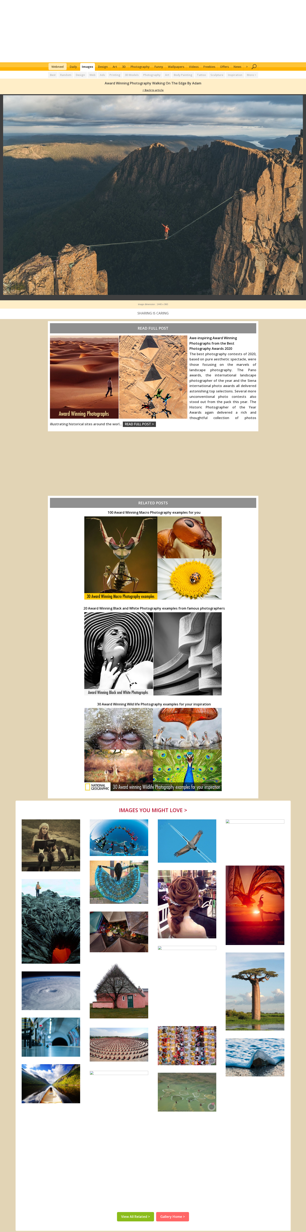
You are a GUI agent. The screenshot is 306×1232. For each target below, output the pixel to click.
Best (53, 75)
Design (103, 67)
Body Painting (183, 75)
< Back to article (153, 90)
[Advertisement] (153, 31)
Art (115, 67)
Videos (194, 67)
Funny (158, 67)
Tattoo (201, 75)
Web (92, 75)
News (237, 67)
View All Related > (135, 1216)
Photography (140, 67)
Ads (102, 75)
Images (87, 67)
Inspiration (235, 75)
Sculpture (216, 75)
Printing (114, 75)
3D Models (132, 75)
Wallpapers (176, 67)
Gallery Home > (172, 1216)
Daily (73, 67)
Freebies (209, 67)
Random (65, 75)
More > (251, 75)
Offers (224, 67)
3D (124, 67)
